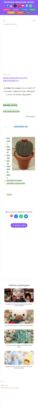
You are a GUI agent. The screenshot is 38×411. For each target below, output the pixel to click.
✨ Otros (27, 12)
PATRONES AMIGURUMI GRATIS (19, 2)
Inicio (6, 385)
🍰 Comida (11, 12)
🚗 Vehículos (19, 12)
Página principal (10, 24)
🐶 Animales (6, 9)
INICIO (9, 195)
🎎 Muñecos (15, 9)
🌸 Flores (32, 9)
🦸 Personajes (24, 9)
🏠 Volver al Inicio (19, 225)
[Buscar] (34, 20)
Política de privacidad (11, 387)
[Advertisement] (19, 50)
